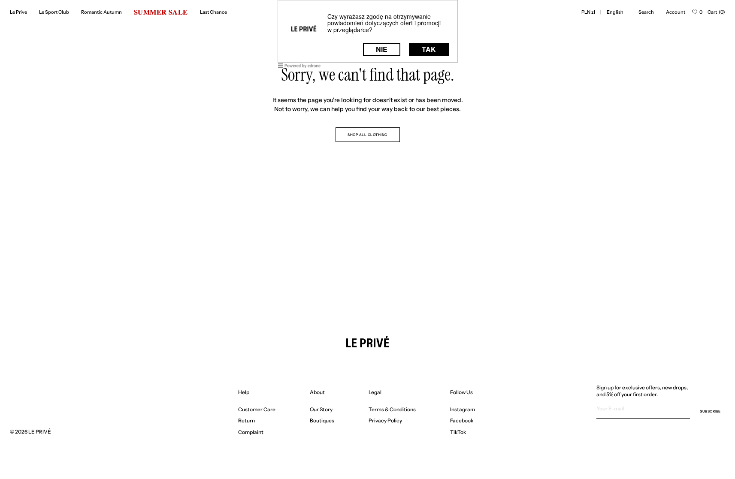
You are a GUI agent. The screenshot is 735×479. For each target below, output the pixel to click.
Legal (375, 392)
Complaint (250, 432)
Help (243, 392)
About (317, 392)
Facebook (462, 420)
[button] (588, 12)
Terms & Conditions (392, 410)
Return (246, 420)
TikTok (458, 432)
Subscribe (710, 411)
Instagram (462, 410)
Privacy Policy (385, 420)
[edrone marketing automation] (299, 67)
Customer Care (256, 410)
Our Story (321, 410)
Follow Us (461, 392)
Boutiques (322, 420)
